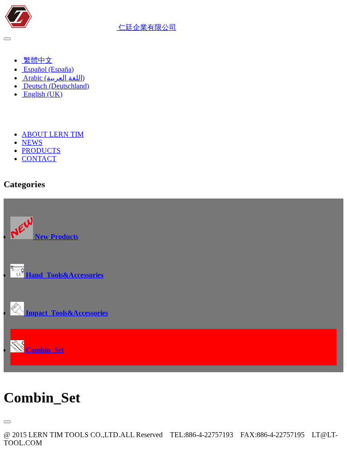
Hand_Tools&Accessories (63, 275)
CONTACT (39, 158)
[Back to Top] (7, 421)
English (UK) (25, 44)
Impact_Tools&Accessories (66, 313)
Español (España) (48, 69)
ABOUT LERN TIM (53, 134)
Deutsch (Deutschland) (55, 86)
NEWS (32, 142)
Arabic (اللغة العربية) (53, 78)
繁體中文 (37, 60)
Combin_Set (44, 350)
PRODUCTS (41, 150)
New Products (55, 236)
